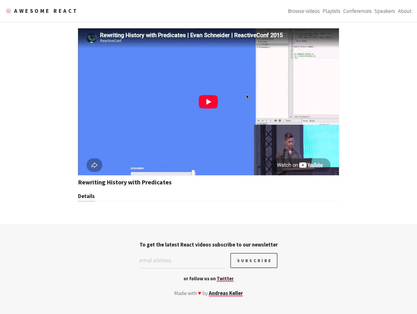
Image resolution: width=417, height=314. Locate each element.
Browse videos (304, 11)
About (404, 11)
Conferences (357, 11)
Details (86, 196)
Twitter (225, 278)
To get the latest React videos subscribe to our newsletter (209, 244)
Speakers (384, 11)
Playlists (331, 11)
